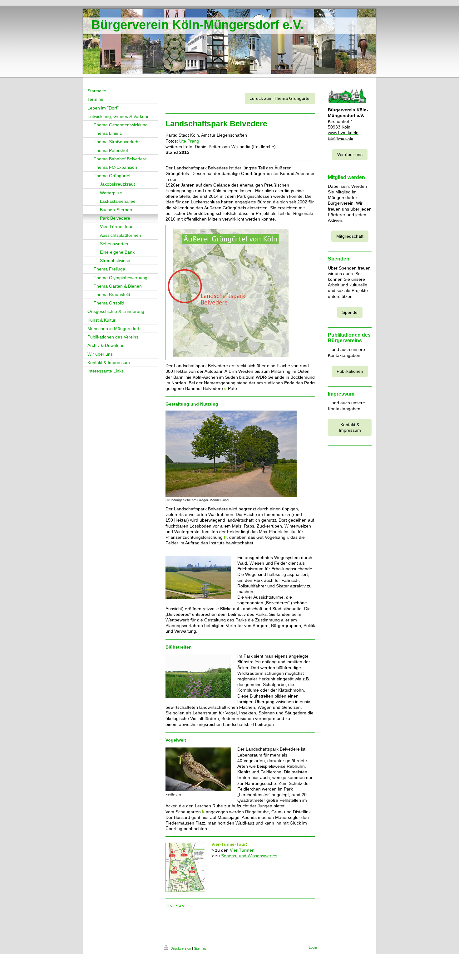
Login (313, 947)
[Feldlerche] (198, 769)
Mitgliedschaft (349, 236)
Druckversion (181, 948)
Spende (350, 312)
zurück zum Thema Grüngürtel (280, 98)
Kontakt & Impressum (350, 427)
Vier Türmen (242, 850)
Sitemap (200, 948)
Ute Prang (189, 141)
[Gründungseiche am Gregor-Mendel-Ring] (231, 454)
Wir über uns (350, 154)
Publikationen (350, 371)
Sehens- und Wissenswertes (249, 855)
